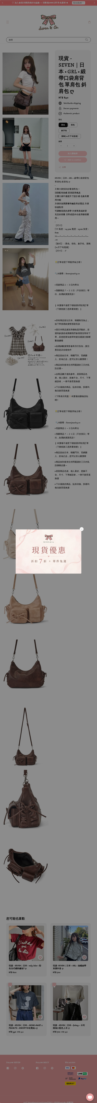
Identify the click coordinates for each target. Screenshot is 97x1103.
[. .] (48, 551)
